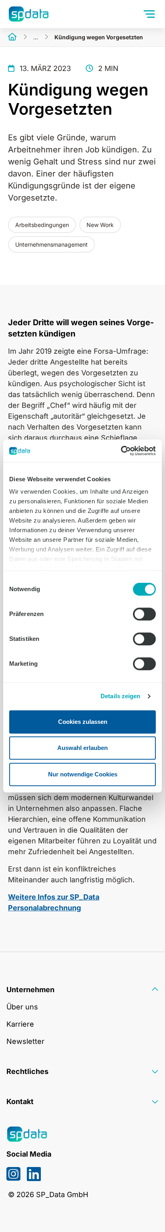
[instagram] (13, 1174)
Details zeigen (120, 696)
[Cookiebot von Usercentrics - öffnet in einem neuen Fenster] (121, 451)
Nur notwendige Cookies (82, 774)
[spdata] (28, 14)
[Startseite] (12, 37)
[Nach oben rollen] (146, 1213)
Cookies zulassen (82, 721)
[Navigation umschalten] (150, 14)
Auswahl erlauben (82, 747)
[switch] (144, 614)
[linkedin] (34, 1174)
